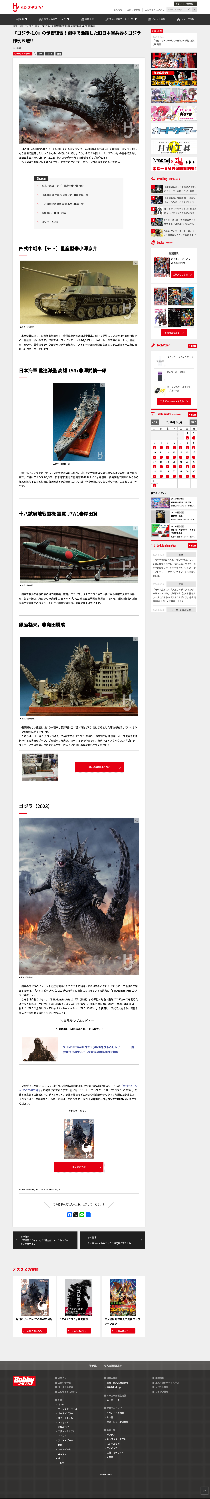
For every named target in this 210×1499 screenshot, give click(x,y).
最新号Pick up (114, 1387)
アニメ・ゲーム (65, 1440)
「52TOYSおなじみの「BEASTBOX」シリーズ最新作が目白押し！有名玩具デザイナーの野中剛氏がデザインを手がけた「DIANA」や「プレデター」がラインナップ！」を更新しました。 (174, 567)
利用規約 (93, 1365)
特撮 (59, 53)
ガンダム (62, 1404)
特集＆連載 (112, 1378)
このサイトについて (154, 9)
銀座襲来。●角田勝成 (54, 213)
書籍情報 (159, 1378)
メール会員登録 (65, 1387)
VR (59, 1458)
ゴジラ (49, 53)
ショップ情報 (161, 1391)
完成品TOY (63, 1426)
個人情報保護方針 (113, 1365)
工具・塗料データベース (167, 1382)
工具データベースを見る (172, 401)
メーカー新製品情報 (181, 609)
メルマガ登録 (186, 3)
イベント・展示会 (115, 1412)
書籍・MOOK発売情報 (117, 1382)
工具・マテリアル (66, 1431)
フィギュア (63, 1422)
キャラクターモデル (22, 53)
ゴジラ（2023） (50, 222)
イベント (62, 1435)
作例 (40, 53)
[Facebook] (70, 1215)
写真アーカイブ (114, 1408)
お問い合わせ (133, 9)
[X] (76, 1215)
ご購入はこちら (34, 1330)
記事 (181, 554)
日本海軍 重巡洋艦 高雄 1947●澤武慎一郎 (65, 195)
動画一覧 (111, 1430)
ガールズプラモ (65, 1413)
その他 (61, 1462)
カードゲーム (64, 1449)
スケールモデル (65, 1417)
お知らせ (118, 9)
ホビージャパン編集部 (117, 1421)
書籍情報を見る (172, 332)
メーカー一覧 (113, 1399)
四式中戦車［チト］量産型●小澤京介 (62, 185)
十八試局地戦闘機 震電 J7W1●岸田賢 (63, 204)
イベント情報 (161, 1387)
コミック (62, 1453)
